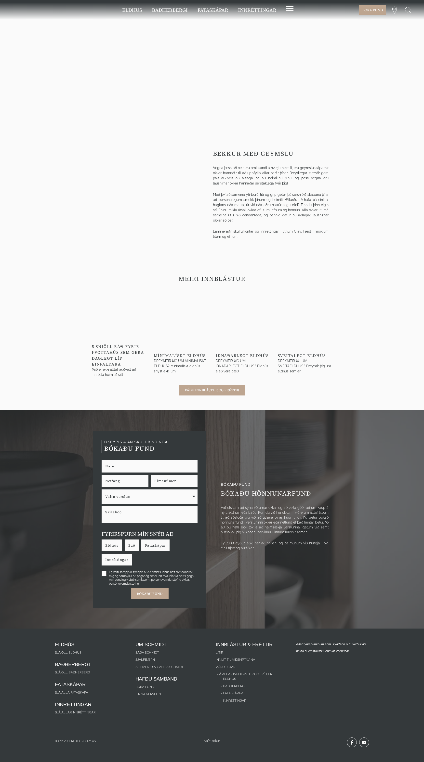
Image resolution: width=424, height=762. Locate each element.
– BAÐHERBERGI (233, 686)
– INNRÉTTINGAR (233, 700)
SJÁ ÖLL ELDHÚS (68, 652)
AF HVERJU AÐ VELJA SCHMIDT (159, 667)
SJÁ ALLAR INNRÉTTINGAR (75, 712)
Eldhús (112, 545)
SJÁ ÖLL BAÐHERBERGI (73, 672)
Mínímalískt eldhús (180, 355)
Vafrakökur (212, 741)
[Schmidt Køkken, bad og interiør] (29, 9)
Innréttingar (116, 559)
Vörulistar (225, 667)
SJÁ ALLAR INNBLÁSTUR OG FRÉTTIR (244, 674)
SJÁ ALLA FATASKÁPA (71, 692)
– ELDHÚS (228, 679)
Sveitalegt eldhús (302, 355)
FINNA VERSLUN (148, 694)
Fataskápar (155, 545)
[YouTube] (364, 742)
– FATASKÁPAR (232, 693)
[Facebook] (352, 742)
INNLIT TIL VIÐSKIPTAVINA (235, 659)
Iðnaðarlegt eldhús (242, 355)
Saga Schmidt (147, 652)
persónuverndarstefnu (124, 583)
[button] (408, 10)
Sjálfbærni (145, 659)
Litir (219, 652)
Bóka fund (144, 687)
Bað (131, 545)
